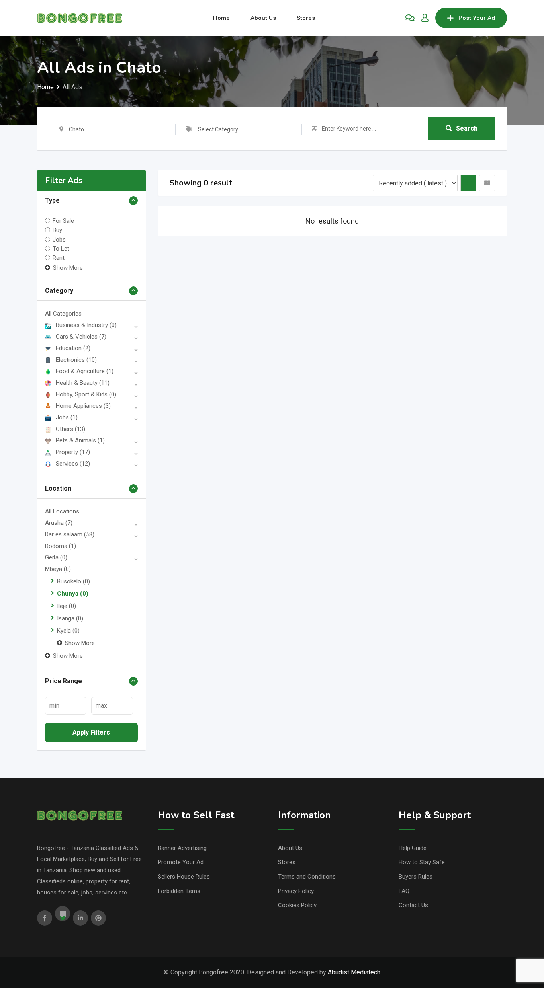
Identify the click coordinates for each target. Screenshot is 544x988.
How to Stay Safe (422, 862)
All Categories (63, 313)
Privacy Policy (296, 890)
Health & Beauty (83, 382)
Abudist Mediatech (354, 972)
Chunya (72, 593)
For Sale (63, 220)
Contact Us (413, 905)
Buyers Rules (415, 876)
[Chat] (410, 18)
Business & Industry (86, 325)
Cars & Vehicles (81, 336)
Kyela (68, 630)
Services (73, 463)
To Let (61, 248)
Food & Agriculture (84, 371)
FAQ (404, 890)
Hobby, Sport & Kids (86, 394)
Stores (306, 17)
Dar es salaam (69, 534)
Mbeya (58, 569)
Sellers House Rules (184, 876)
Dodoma (60, 546)
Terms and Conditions (307, 876)
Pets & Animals (80, 440)
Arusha (58, 522)
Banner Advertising (182, 848)
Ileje (66, 606)
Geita (56, 557)
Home (221, 17)
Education (73, 348)
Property (73, 452)
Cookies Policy (297, 905)
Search (466, 128)
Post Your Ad (476, 17)
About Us (263, 17)
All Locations (62, 511)
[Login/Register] (425, 18)
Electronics (76, 359)
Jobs (59, 239)
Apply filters (91, 732)
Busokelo (73, 581)
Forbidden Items (179, 890)
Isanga (70, 618)
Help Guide (413, 848)
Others (70, 429)
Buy (57, 230)
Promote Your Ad (181, 862)
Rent (59, 257)
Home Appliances (83, 405)
